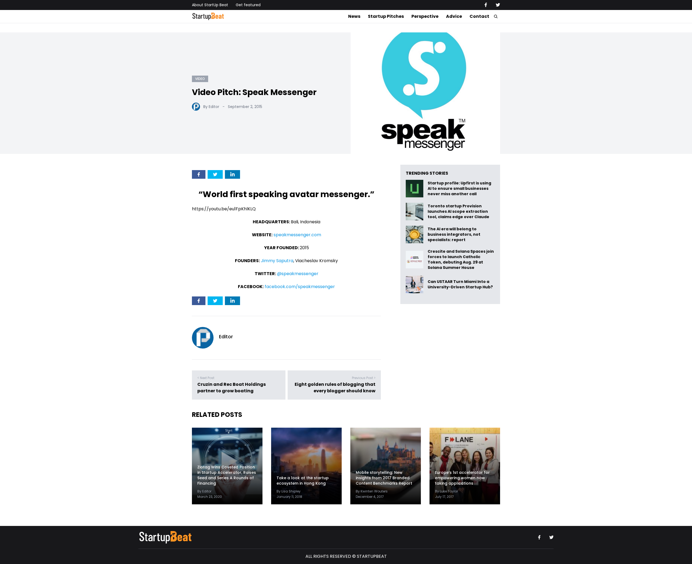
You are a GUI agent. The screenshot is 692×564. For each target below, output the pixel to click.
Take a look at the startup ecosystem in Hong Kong (303, 480)
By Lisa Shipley (289, 491)
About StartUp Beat (210, 5)
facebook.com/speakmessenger (300, 286)
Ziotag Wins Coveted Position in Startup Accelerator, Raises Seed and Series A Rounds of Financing (226, 475)
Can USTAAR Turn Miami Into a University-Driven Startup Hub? (460, 284)
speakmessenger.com (297, 235)
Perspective (424, 16)
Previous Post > (363, 378)
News (354, 16)
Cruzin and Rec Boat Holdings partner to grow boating (231, 387)
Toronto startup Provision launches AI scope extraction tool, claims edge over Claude (459, 211)
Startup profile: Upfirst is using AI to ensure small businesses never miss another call (459, 189)
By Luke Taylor (446, 491)
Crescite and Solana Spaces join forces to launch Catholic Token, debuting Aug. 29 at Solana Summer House (461, 259)
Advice (454, 16)
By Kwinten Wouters (372, 491)
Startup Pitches (386, 16)
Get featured (248, 5)
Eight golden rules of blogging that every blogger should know (335, 387)
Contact (479, 16)
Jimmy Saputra (277, 261)
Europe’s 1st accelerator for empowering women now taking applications (462, 478)
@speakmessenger (297, 274)
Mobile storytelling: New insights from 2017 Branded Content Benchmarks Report (384, 478)
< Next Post (205, 378)
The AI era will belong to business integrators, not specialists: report (454, 234)
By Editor (211, 106)
